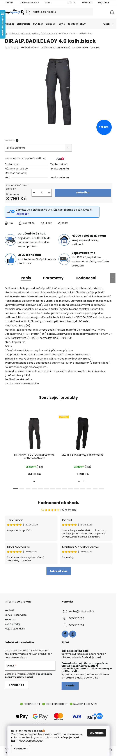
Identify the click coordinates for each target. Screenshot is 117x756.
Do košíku (82, 192)
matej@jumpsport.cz (81, 611)
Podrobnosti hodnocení (55, 47)
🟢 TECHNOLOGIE (30, 704)
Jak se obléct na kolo (75, 651)
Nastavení (20, 748)
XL (84, 481)
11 (82, 488)
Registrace (103, 2)
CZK (70, 2)
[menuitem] (9, 24)
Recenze (10, 619)
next (110, 451)
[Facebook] (65, 634)
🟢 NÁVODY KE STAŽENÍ (83, 704)
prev (7, 451)
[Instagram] (72, 634)
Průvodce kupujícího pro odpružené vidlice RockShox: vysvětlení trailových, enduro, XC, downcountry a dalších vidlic (87, 667)
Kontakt (9, 2)
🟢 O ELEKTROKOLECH (55, 704)
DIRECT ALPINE (90, 47)
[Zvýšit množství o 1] (49, 192)
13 (95, 488)
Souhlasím (97, 733)
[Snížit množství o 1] (34, 192)
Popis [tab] (26, 277)
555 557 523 (76, 625)
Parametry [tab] (53, 277)
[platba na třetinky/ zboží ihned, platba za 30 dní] (95, 716)
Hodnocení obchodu (59, 503)
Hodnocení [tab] (86, 277)
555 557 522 (76, 618)
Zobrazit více (58, 571)
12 (89, 488)
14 (101, 488)
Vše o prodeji (12, 624)
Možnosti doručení (16, 173)
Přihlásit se (16, 685)
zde (40, 741)
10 (76, 488)
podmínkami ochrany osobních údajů (28, 675)
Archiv (70, 685)
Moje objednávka (15, 628)
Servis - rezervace (29, 2)
